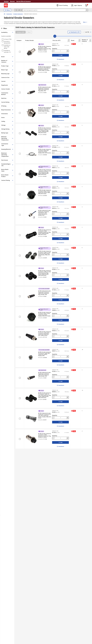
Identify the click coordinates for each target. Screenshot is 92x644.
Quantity (54, 48)
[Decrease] (53, 51)
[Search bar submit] (86, 10)
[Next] (90, 32)
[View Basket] (86, 5)
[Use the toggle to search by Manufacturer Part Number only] (21, 10)
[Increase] (67, 51)
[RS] (6, 5)
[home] (4, 13)
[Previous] (83, 32)
